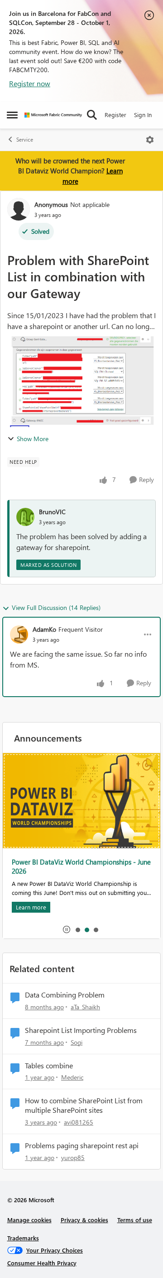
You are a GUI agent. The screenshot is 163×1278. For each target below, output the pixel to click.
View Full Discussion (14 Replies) (56, 607)
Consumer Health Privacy (42, 1263)
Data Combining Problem (65, 994)
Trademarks (23, 1238)
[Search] (91, 114)
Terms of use (134, 1220)
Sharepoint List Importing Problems (81, 1030)
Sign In (143, 114)
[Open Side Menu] (12, 115)
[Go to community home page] (53, 115)
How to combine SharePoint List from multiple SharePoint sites (84, 1105)
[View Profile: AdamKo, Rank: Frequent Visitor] (19, 634)
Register (115, 114)
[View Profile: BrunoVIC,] (25, 517)
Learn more (31, 907)
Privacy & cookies (84, 1220)
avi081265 (78, 1122)
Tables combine (49, 1065)
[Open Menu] (150, 139)
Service (24, 139)
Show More (32, 438)
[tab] (77, 929)
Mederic (72, 1077)
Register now (29, 83)
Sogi (76, 1042)
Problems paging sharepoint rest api (82, 1145)
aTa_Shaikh (85, 1007)
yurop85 (73, 1157)
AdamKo (44, 629)
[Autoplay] (66, 929)
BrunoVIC (52, 511)
